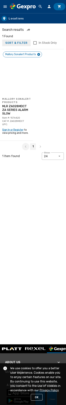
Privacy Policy (49, 390)
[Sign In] (49, 6)
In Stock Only (48, 43)
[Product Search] (40, 6)
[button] (28, 29)
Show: (47, 152)
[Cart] (59, 6)
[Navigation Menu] (5, 6)
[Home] (23, 6)
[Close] (38, 54)
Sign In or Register (12, 129)
